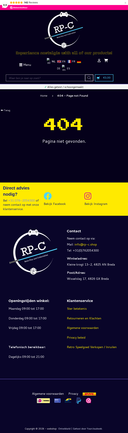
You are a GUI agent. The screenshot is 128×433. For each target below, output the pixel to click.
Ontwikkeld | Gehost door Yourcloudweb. (80, 428)
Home (43, 95)
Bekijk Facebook (55, 204)
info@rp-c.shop (85, 244)
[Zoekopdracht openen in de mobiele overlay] (49, 78)
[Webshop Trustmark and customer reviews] (88, 400)
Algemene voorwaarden (83, 328)
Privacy (73, 393)
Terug (6, 110)
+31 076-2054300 (21, 200)
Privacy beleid (76, 337)
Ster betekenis (77, 308)
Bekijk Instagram (96, 204)
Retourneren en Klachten (84, 318)
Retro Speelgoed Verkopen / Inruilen (92, 347)
